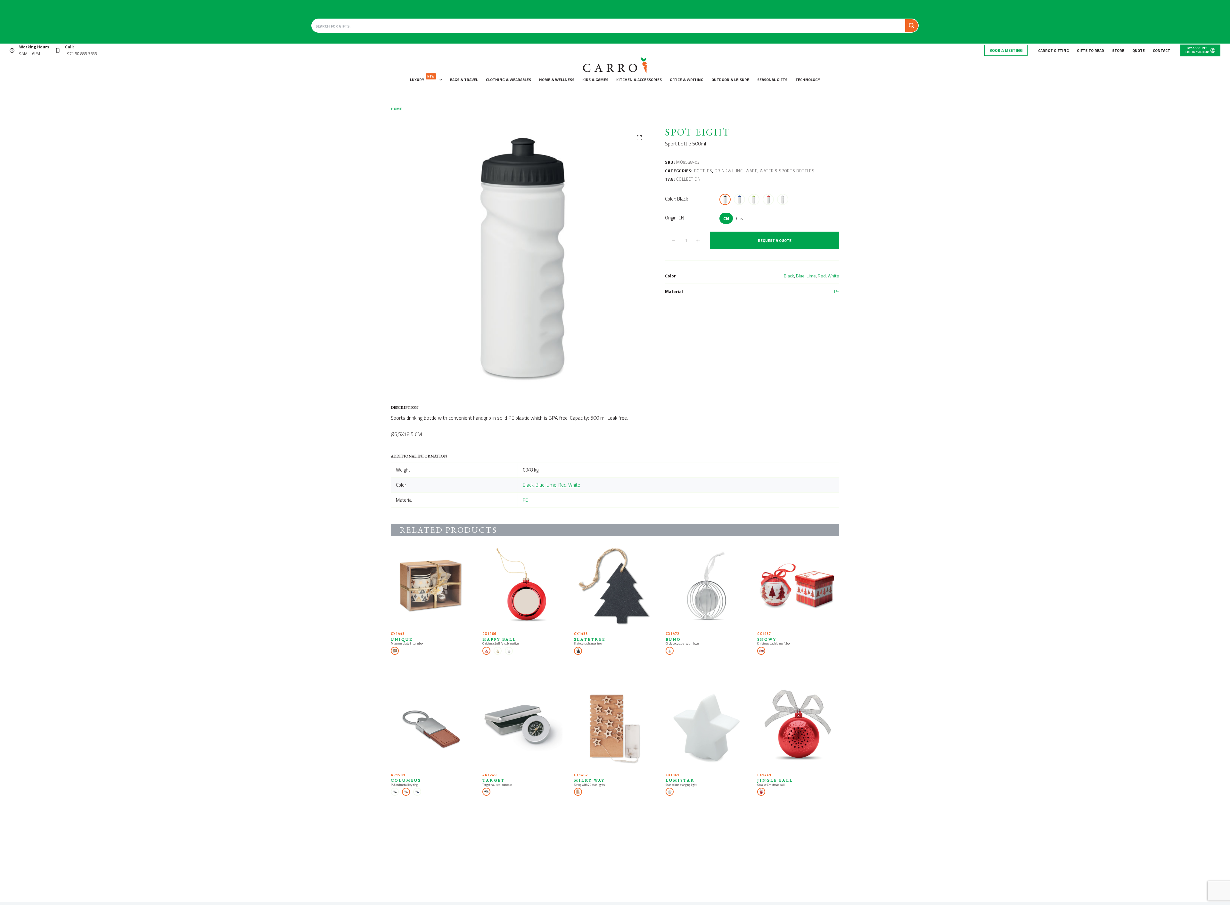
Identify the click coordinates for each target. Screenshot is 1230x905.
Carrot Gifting (1053, 50)
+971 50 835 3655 (81, 53)
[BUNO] (707, 587)
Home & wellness (556, 80)
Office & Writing (686, 80)
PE (836, 291)
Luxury (422, 78)
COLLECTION (688, 179)
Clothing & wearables (508, 80)
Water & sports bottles (787, 171)
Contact (1161, 50)
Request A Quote (774, 240)
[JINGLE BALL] (798, 728)
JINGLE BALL (775, 780)
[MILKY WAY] (615, 728)
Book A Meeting (1005, 50)
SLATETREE (589, 639)
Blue (800, 275)
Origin (674, 217)
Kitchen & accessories (639, 80)
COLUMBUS (406, 780)
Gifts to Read (1090, 50)
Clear (741, 218)
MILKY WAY (589, 780)
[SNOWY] (798, 587)
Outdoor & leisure (730, 80)
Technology (807, 80)
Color (676, 198)
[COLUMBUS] (432, 728)
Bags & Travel (464, 80)
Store (1118, 50)
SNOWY (766, 639)
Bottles (703, 171)
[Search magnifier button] (911, 25)
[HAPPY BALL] (523, 587)
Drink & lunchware (736, 171)
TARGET (493, 780)
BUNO (673, 639)
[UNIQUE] (432, 587)
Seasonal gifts (772, 80)
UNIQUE (402, 639)
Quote (1138, 50)
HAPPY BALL (499, 639)
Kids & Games (595, 80)
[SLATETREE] (615, 587)
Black (789, 275)
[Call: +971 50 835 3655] (57, 50)
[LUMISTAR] (707, 728)
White (833, 275)
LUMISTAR (680, 780)
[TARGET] (523, 728)
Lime (811, 275)
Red (822, 275)
